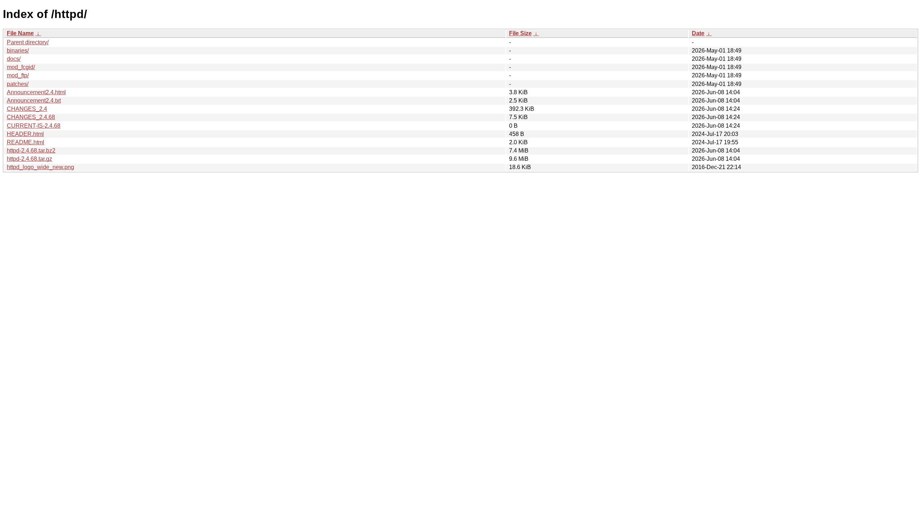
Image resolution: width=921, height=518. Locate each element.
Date (698, 33)
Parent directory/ (28, 42)
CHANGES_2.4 (27, 109)
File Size (520, 33)
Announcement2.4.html (36, 92)
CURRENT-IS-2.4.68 (33, 126)
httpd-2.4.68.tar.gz (29, 159)
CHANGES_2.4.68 (31, 117)
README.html (25, 142)
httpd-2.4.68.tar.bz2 (31, 150)
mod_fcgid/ (21, 67)
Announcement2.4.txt (34, 100)
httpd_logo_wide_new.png (40, 167)
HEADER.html (25, 134)
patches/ (17, 84)
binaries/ (18, 50)
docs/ (14, 59)
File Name (20, 33)
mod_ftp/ (18, 75)
